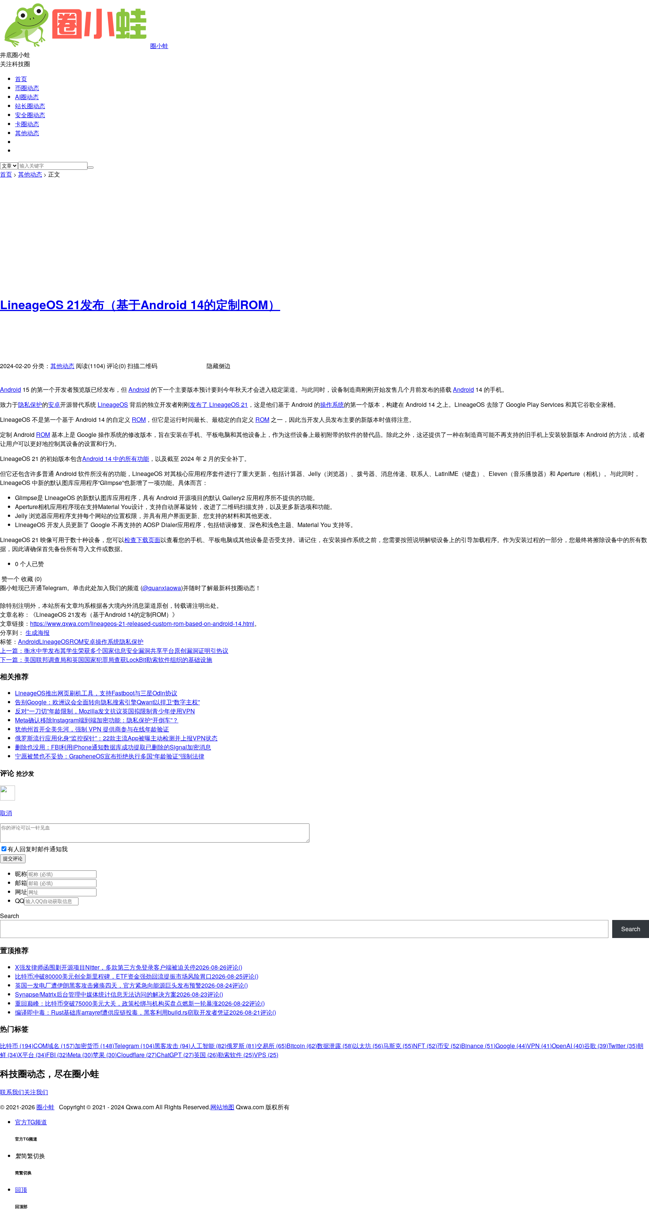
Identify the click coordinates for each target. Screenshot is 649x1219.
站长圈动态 (30, 105)
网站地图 (222, 1107)
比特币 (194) (16, 1045)
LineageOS (113, 404)
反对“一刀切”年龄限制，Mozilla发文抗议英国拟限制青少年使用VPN (105, 711)
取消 (6, 812)
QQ (19, 900)
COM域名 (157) (54, 1045)
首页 (21, 78)
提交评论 (13, 858)
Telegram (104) (134, 1045)
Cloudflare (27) (137, 1054)
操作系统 (332, 404)
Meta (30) (80, 1054)
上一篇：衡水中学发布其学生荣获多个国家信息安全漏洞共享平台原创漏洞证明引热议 (114, 650)
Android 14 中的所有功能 (115, 458)
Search (9, 915)
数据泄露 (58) (335, 1045)
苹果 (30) (105, 1054)
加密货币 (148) (94, 1045)
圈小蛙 (159, 45)
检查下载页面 (142, 539)
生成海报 (38, 632)
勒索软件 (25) (236, 1054)
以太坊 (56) (368, 1045)
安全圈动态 (30, 114)
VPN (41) (539, 1045)
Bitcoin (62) (302, 1045)
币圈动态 (27, 87)
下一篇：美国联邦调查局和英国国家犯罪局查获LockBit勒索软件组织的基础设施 (106, 659)
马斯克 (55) (398, 1045)
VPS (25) (266, 1054)
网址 (21, 891)
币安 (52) (449, 1045)
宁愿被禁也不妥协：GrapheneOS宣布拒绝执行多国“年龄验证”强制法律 (109, 756)
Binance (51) (478, 1045)
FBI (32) (57, 1054)
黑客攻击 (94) (172, 1045)
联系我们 (12, 1092)
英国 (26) (206, 1054)
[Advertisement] (324, 235)
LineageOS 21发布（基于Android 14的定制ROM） (140, 304)
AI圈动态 (27, 96)
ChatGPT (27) (175, 1054)
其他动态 (27, 132)
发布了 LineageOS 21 (219, 404)
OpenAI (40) (568, 1045)
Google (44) (511, 1045)
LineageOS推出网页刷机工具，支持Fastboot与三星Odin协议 (96, 693)
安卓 (54, 404)
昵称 (21, 873)
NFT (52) (425, 1045)
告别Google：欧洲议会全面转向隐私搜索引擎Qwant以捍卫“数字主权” (107, 702)
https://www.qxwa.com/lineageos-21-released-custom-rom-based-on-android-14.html (142, 623)
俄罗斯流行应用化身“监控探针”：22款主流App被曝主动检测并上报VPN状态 (116, 738)
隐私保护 (30, 404)
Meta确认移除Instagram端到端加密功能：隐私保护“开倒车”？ (96, 720)
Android (10, 389)
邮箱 (21, 882)
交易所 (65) (272, 1045)
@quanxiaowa (161, 587)
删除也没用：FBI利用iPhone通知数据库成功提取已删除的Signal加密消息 (113, 747)
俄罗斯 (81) (241, 1045)
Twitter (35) (622, 1045)
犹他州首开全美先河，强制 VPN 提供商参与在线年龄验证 (92, 729)
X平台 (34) (32, 1054)
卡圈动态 (27, 123)
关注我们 (36, 1092)
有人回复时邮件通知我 (38, 848)
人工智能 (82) (208, 1045)
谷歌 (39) (596, 1045)
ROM (139, 419)
